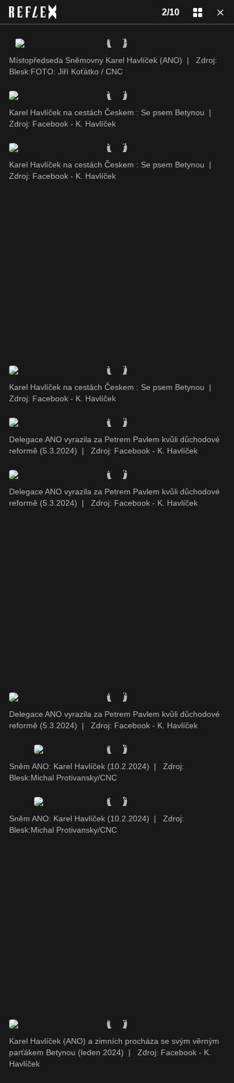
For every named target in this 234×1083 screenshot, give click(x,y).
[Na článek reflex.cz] (32, 12)
